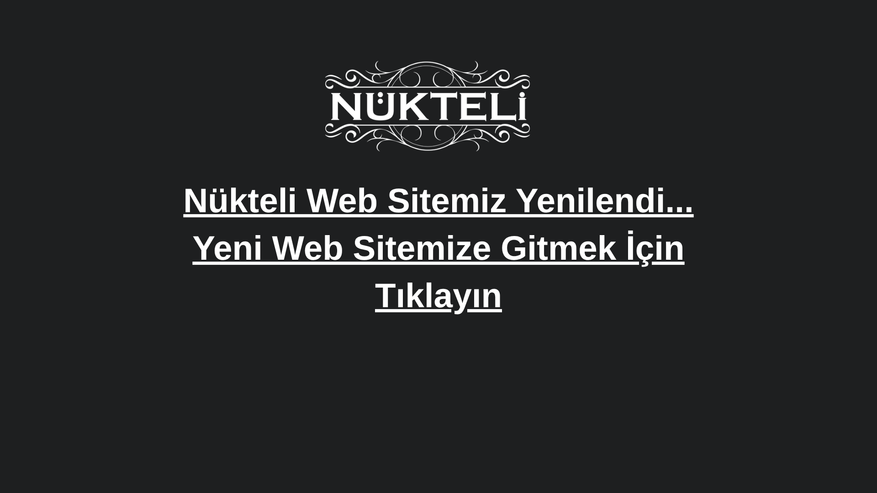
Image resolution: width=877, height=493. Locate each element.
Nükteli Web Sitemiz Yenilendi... (438, 200)
